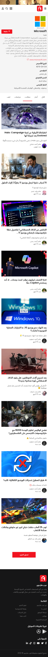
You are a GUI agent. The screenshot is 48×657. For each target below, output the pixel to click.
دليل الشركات (22, 612)
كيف (8, 97)
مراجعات (18, 97)
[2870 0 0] (24, 414)
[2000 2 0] (24, 166)
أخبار (36, 97)
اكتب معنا (23, 616)
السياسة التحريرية (41, 619)
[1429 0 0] (24, 361)
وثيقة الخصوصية (20, 609)
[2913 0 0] (24, 511)
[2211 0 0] (24, 311)
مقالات (27, 97)
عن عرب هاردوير (42, 605)
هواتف (44, 616)
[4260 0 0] (24, 263)
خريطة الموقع (42, 612)
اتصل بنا (44, 609)
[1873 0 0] (24, 213)
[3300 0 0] (24, 116)
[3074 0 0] (24, 464)
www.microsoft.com (38, 59)
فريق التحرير (22, 605)
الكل (43, 97)
